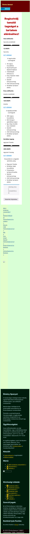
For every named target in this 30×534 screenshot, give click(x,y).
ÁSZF (21, 530)
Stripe (16, 524)
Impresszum (20, 532)
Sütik (13, 532)
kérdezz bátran (17, 446)
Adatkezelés (7, 532)
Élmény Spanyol (7, 4)
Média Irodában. (9, 457)
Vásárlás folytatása (11, 199)
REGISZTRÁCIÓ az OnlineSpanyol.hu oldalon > (8, 219)
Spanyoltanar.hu (9, 455)
